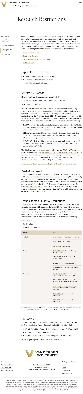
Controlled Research (8, 45)
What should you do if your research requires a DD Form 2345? (48, 336)
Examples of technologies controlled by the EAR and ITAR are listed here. (48, 164)
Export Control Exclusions (6, 40)
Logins (64, 368)
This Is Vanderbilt (6, 368)
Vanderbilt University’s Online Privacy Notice (41, 369)
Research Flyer (48, 49)
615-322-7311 (38, 367)
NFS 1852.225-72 (58, 294)
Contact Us (46, 367)
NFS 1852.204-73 (58, 300)
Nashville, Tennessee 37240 (41, 365)
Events (64, 365)
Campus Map (66, 370)
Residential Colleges (7, 365)
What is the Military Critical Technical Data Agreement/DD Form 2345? (51, 329)
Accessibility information (13, 388)
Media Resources (67, 373)
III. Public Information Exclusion (37, 83)
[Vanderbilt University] (41, 353)
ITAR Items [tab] (36, 105)
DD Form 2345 (6, 55)
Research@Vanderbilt (7, 370)
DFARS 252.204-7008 (59, 274)
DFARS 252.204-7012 (59, 286)
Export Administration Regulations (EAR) (47, 111)
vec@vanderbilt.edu (34, 187)
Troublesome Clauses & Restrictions (8, 50)
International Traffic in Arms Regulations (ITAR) (58, 153)
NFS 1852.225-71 (58, 251)
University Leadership (7, 362)
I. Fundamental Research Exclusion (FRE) (40, 77)
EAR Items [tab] (26, 105)
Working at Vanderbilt (68, 362)
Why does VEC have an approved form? (39, 332)
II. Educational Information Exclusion (39, 80)
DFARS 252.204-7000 (59, 237)
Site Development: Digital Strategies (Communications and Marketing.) (42, 390)
